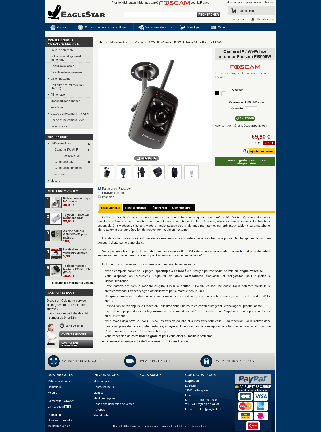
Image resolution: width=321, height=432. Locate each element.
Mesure (222, 27)
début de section (233, 251)
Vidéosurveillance (151, 28)
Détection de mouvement (66, 72)
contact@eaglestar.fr (209, 409)
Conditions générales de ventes (114, 404)
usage (123, 255)
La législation (59, 126)
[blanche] (223, 93)
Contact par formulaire (69, 344)
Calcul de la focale (62, 66)
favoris (269, 2)
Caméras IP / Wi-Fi (66, 149)
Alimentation (59, 94)
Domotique (193, 27)
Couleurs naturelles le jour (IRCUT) (67, 86)
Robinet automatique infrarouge (77, 202)
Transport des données (65, 101)
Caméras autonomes (68, 168)
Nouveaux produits (60, 420)
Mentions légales (104, 398)
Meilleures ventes (63, 191)
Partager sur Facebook (116, 188)
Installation (57, 107)
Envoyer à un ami (113, 193)
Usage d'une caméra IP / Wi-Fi (70, 113)
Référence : (236, 102)
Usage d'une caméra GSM (67, 120)
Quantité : (237, 108)
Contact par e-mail (73, 334)
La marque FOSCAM (61, 401)
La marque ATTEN (59, 406)
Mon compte (234, 2)
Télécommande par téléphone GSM (76, 218)
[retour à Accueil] (101, 42)
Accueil (62, 27)
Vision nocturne (60, 78)
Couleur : (238, 89)
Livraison (99, 392)
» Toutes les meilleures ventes (72, 282)
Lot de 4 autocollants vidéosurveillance (77, 253)
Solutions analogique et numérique (66, 58)
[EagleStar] (76, 12)
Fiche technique (135, 208)
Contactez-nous (104, 387)
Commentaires (182, 208)
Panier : (247, 10)
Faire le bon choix (62, 50)
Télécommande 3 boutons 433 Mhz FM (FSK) (76, 271)
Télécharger (159, 208)
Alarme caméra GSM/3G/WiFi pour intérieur (75, 236)
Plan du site (101, 415)
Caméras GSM (64, 161)
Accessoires (72, 155)
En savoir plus (110, 208)
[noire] (217, 93)
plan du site (253, 2)
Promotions (55, 414)
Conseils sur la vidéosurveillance (100, 28)
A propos (99, 409)
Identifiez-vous (266, 19)
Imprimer (108, 197)
